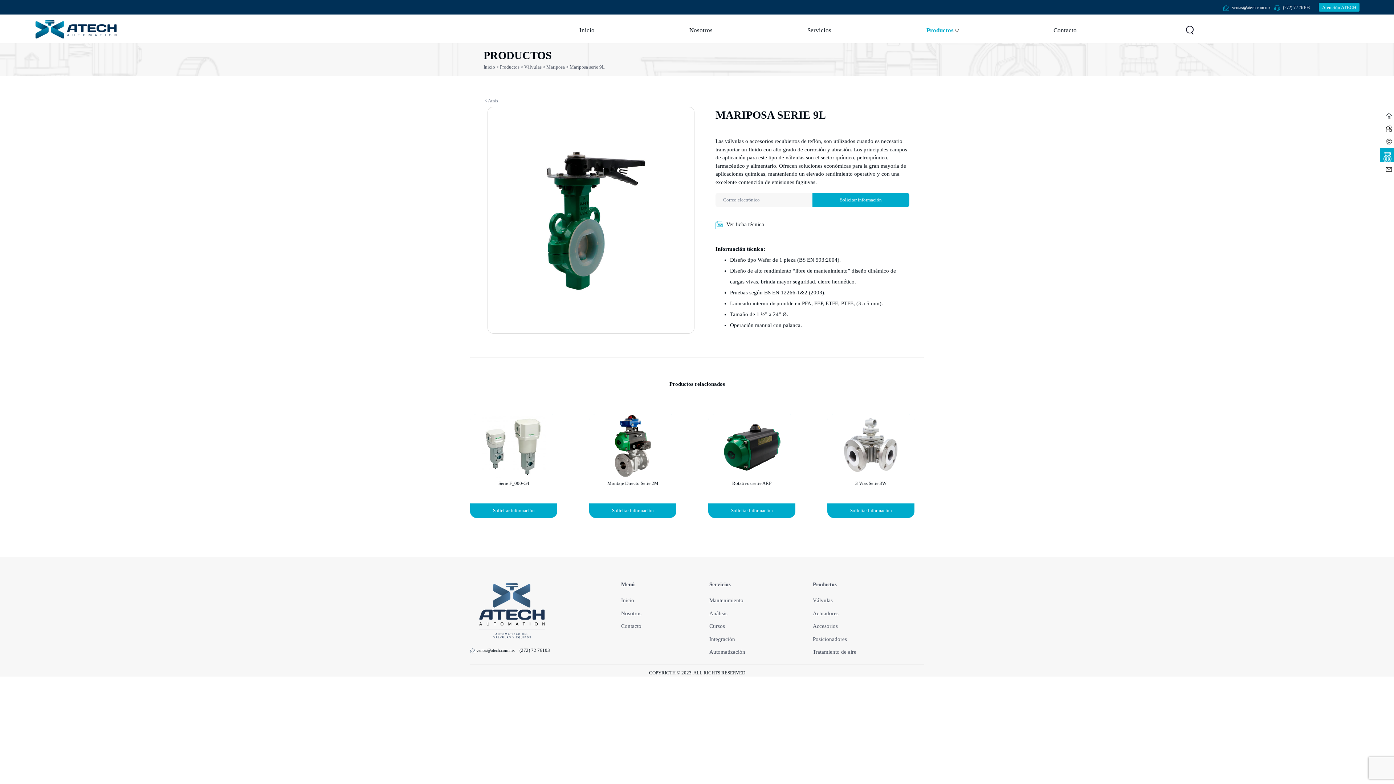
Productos (509, 67)
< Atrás (491, 100)
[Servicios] (1387, 140)
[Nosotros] (1387, 128)
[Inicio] (1387, 115)
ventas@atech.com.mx (1251, 7)
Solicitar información (861, 200)
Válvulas (533, 67)
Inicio (490, 67)
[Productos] (1387, 154)
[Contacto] (1387, 168)
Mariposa (555, 67)
